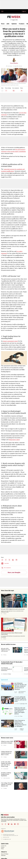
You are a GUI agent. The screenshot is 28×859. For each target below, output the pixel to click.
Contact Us (3, 845)
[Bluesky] (8, 824)
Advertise (3, 855)
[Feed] (2, 824)
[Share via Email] (16, 560)
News (2, 23)
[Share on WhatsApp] (2, 560)
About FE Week (4, 854)
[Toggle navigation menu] (2, 11)
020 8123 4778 (6, 837)
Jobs (8, 23)
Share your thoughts (14, 572)
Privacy (2, 847)
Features (21, 23)
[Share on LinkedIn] (13, 560)
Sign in (24, 11)
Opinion (14, 23)
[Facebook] (5, 824)
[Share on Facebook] (6, 560)
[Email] (18, 824)
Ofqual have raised (14, 439)
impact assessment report (10, 341)
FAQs (2, 848)
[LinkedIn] (11, 824)
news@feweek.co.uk (7, 839)
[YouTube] (15, 824)
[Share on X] (9, 560)
